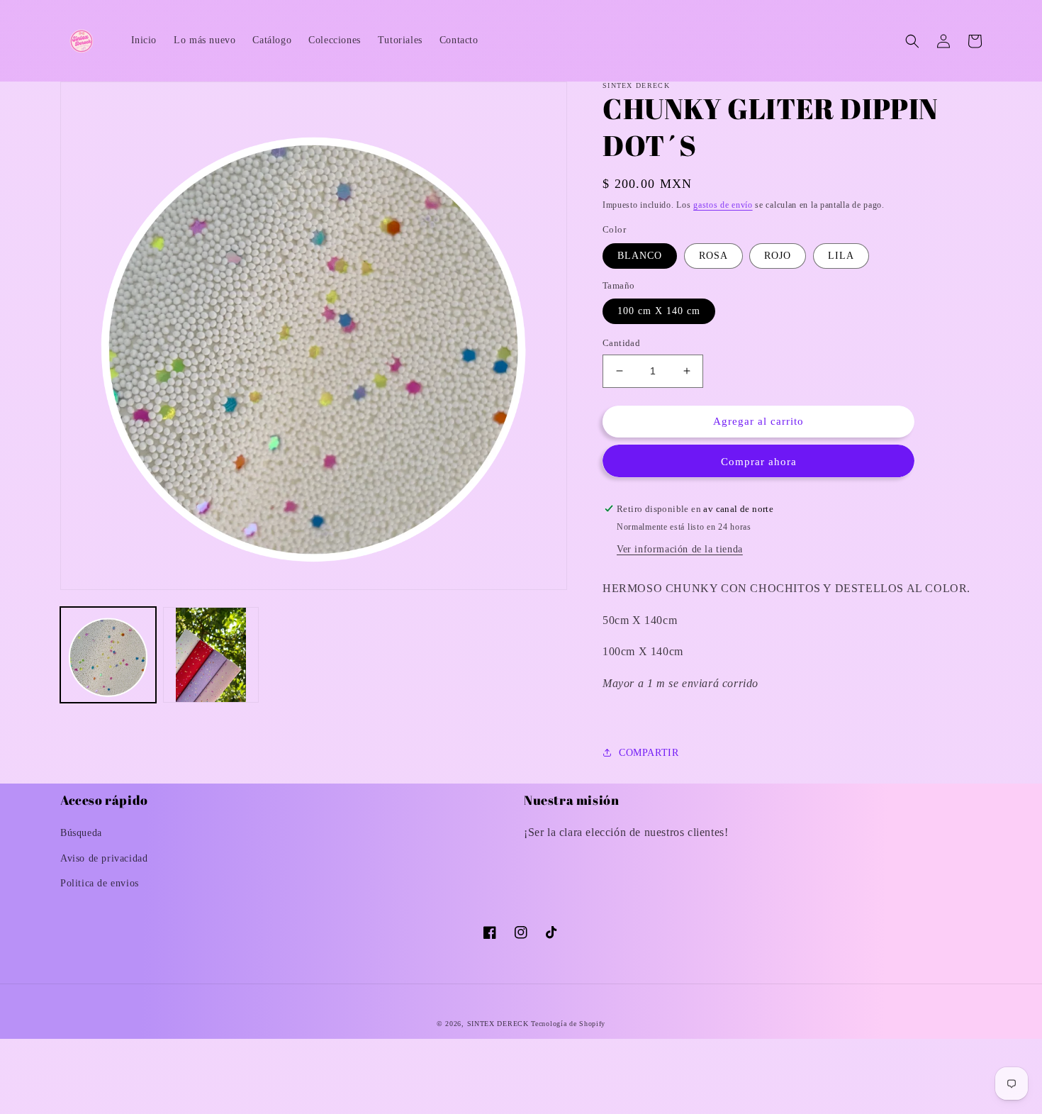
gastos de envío (723, 205)
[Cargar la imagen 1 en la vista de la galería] (108, 655)
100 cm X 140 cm (658, 311)
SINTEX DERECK (498, 1023)
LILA (841, 255)
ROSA (713, 255)
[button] (912, 41)
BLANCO (639, 255)
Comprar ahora (759, 461)
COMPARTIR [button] (648, 752)
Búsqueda (81, 833)
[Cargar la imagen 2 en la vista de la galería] (211, 655)
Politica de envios (99, 883)
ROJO (777, 255)
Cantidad (621, 343)
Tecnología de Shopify (568, 1023)
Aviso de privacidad (103, 858)
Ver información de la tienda (680, 549)
